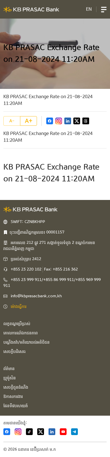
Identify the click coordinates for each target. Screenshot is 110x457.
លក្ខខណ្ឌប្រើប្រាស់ (16, 323)
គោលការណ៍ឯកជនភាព (20, 333)
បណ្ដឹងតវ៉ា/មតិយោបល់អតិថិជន (26, 342)
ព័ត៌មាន (9, 368)
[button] (104, 9)
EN (89, 9)
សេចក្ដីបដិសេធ (14, 351)
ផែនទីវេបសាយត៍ (15, 405)
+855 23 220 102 (26, 269)
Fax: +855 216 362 (61, 269)
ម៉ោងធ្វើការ (19, 306)
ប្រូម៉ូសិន (9, 378)
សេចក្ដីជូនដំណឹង (15, 387)
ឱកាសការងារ (13, 396)
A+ (28, 121)
